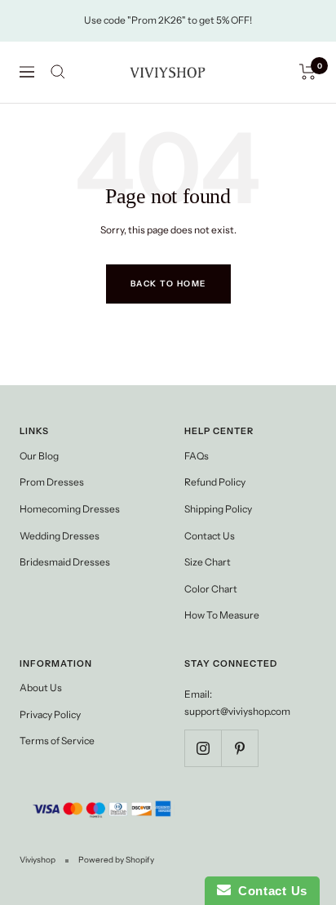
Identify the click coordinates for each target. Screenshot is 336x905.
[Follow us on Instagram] (202, 748)
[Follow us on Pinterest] (239, 748)
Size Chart (207, 562)
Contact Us (209, 536)
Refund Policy (214, 482)
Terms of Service (57, 740)
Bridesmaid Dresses (65, 562)
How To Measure (221, 615)
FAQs (196, 456)
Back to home (168, 283)
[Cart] (307, 72)
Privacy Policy (50, 714)
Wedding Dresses (59, 536)
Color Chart (210, 589)
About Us (41, 687)
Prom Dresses (52, 482)
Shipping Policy (218, 509)
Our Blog (39, 456)
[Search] (58, 71)
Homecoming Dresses (70, 509)
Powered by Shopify (116, 859)
